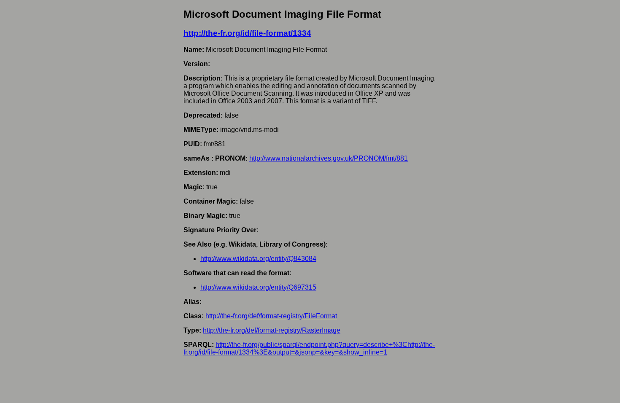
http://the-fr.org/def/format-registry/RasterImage (271, 330)
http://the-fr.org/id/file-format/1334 (247, 33)
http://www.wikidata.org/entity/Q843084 (258, 258)
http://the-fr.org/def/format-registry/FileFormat (271, 316)
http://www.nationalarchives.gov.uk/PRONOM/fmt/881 (328, 158)
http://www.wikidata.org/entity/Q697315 (258, 287)
